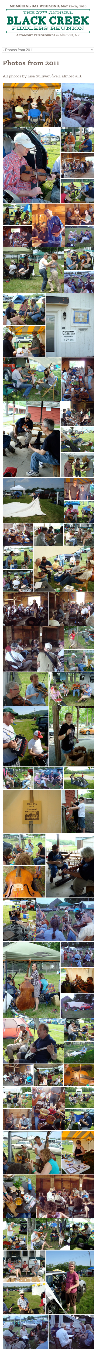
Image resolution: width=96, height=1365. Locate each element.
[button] (32, 105)
